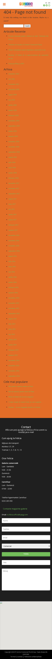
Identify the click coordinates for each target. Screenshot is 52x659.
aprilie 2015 (12, 339)
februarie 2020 (13, 115)
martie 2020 (12, 110)
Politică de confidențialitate (33, 657)
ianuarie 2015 (13, 355)
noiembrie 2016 (13, 240)
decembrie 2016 (13, 235)
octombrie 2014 (13, 371)
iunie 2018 (12, 167)
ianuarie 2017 (13, 230)
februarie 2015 (13, 350)
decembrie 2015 (13, 298)
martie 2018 (12, 173)
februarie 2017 (13, 225)
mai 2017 (11, 209)
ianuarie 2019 (13, 136)
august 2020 (12, 94)
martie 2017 (12, 219)
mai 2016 (11, 272)
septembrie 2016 (14, 251)
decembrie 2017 (13, 183)
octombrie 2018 (13, 147)
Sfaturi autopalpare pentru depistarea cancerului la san (26, 50)
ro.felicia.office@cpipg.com (17, 514)
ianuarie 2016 (13, 292)
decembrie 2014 (13, 360)
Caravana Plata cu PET (16, 63)
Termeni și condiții (16, 657)
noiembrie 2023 (13, 74)
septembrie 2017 (14, 193)
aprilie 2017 (12, 214)
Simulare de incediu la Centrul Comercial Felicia (25, 44)
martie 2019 (12, 131)
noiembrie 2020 (13, 89)
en (49, 3)
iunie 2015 (12, 329)
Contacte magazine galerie (15, 508)
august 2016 (12, 256)
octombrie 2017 (13, 188)
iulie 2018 (11, 162)
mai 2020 (11, 100)
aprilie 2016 (12, 277)
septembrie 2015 (14, 313)
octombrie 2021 (13, 84)
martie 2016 (12, 282)
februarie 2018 (13, 178)
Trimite (26, 554)
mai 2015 (11, 334)
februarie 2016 (13, 287)
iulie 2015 (11, 324)
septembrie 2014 (14, 376)
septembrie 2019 (14, 126)
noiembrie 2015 (13, 303)
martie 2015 (12, 345)
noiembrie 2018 (13, 141)
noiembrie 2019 (13, 120)
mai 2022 (11, 79)
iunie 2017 (12, 204)
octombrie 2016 (13, 246)
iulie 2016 (11, 261)
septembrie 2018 (14, 152)
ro (46, 3)
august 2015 (12, 319)
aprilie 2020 (12, 105)
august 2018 (12, 157)
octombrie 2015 (13, 308)
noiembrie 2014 (13, 365)
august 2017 (12, 199)
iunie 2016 (12, 266)
